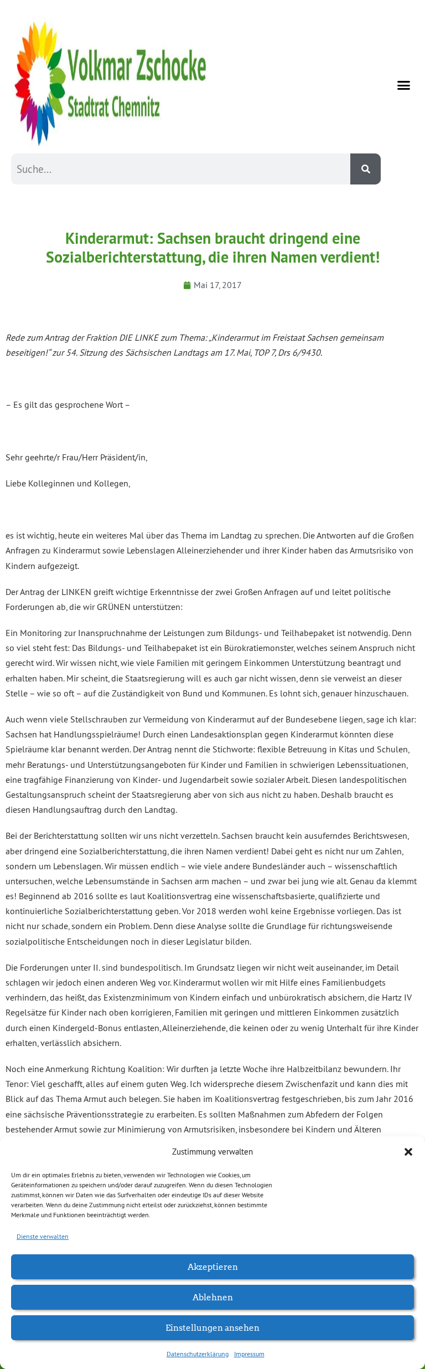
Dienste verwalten (43, 1236)
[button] (408, 1151)
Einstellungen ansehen (212, 1327)
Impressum (249, 1354)
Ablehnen (213, 1296)
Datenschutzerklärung (198, 1354)
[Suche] (365, 168)
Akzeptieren (213, 1266)
